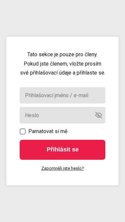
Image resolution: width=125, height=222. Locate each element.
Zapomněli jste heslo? (62, 168)
